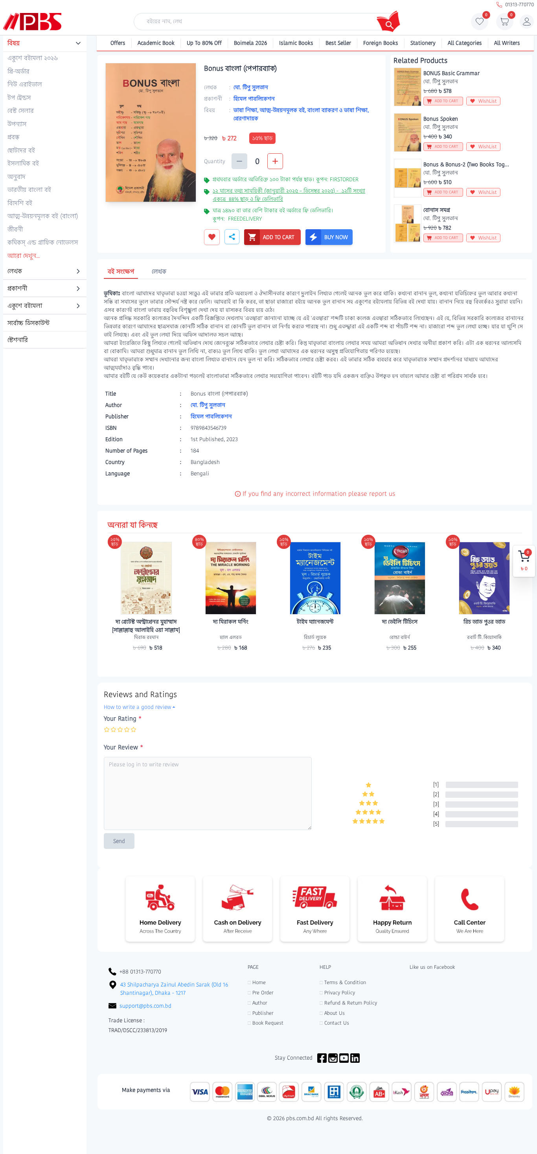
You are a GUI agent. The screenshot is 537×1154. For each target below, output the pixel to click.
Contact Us (334, 1023)
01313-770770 (519, 4)
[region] (44, 192)
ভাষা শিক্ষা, (247, 110)
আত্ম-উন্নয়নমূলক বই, (283, 110)
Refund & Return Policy (348, 1003)
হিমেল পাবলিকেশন (254, 99)
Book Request (265, 1023)
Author (257, 1003)
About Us (332, 1013)
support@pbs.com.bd (145, 1006)
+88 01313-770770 (140, 971)
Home (257, 982)
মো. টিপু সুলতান (251, 87)
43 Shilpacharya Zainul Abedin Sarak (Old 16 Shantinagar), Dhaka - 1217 (174, 989)
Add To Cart (146, 663)
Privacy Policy (337, 992)
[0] (479, 24)
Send (119, 841)
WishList (487, 101)
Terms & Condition (343, 982)
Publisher (260, 1013)
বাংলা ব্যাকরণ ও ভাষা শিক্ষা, (338, 110)
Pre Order (260, 992)
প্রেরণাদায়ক (246, 118)
